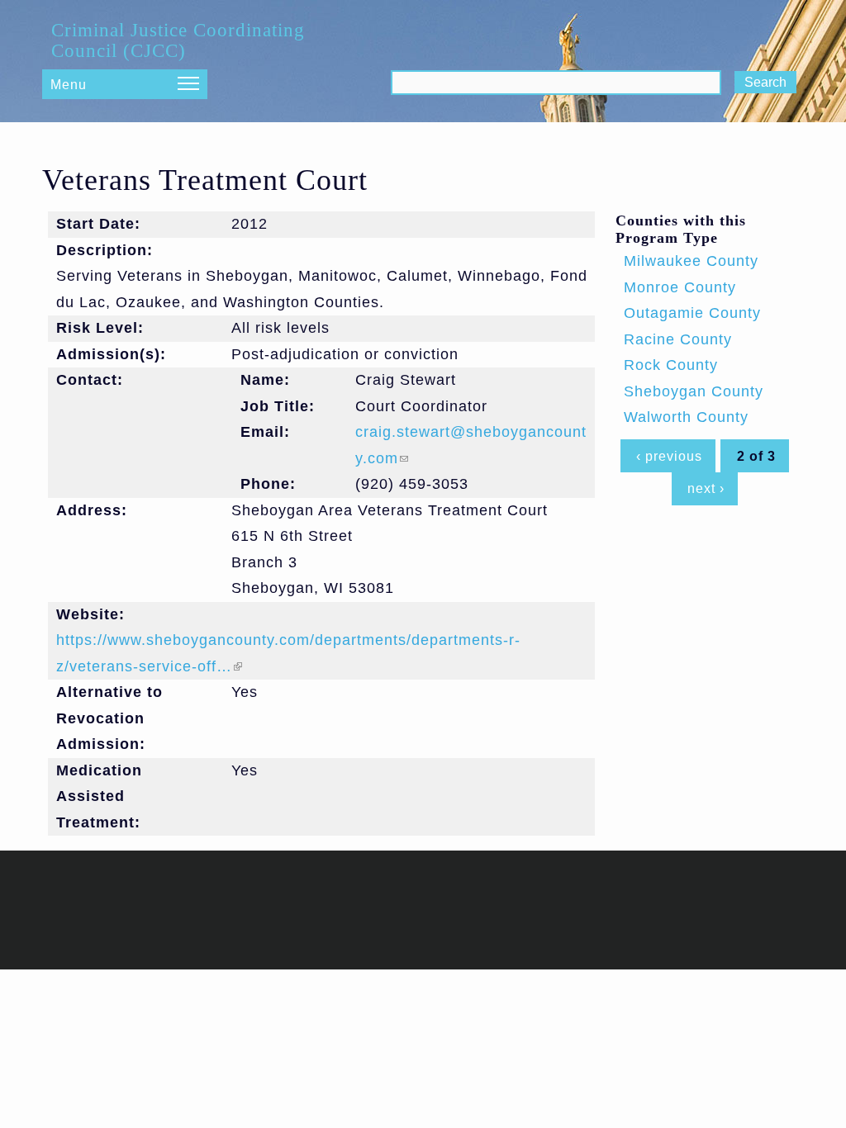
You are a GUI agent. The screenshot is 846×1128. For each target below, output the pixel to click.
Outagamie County (692, 313)
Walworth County (686, 417)
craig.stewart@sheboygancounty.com (471, 445)
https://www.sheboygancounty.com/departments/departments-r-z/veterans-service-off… (288, 653)
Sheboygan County (693, 391)
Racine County (678, 339)
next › (706, 488)
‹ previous (669, 455)
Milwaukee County (691, 261)
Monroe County (680, 287)
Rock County (671, 365)
